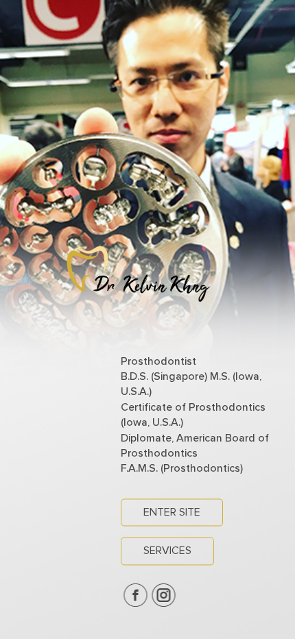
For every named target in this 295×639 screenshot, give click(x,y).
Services (167, 551)
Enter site (171, 512)
